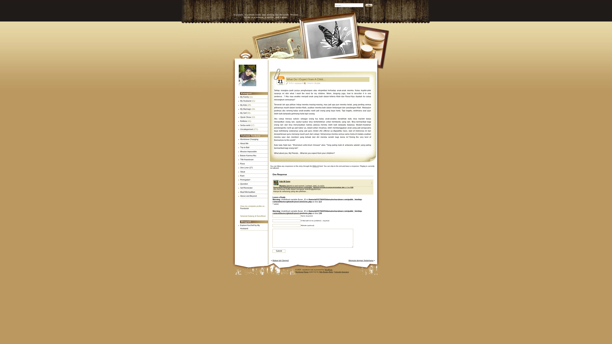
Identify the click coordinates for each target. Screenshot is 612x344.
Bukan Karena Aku (248, 155)
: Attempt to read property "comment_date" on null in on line (313, 186)
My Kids (243, 105)
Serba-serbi (245, 125)
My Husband (245, 101)
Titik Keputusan (247, 159)
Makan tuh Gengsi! (281, 260)
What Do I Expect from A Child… (306, 79)
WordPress (328, 270)
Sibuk (242, 172)
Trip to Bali (244, 147)
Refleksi (243, 121)
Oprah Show (245, 117)
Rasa (242, 164)
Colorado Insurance (341, 272)
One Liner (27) (246, 168)
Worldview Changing (249, 139)
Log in (276, 204)
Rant (242, 176)
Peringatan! (245, 180)
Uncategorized (246, 129)
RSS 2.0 (316, 166)
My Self (243, 113)
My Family (244, 97)
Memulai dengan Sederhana (361, 260)
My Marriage (245, 109)
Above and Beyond (248, 196)
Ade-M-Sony (284, 181)
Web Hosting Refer (326, 272)
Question (244, 184)
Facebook (244, 208)
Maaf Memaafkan (247, 192)
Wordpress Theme (302, 272)
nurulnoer (298, 83)
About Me (244, 143)
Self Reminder (246, 188)
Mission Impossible (248, 151)
